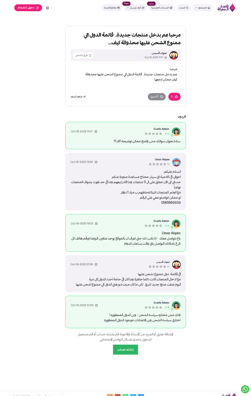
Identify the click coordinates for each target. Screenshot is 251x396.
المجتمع (202, 7)
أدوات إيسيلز (135, 7)
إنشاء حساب (125, 349)
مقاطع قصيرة (110, 7)
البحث (182, 7)
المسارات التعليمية (160, 7)
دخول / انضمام (26, 7)
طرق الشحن (81, 55)
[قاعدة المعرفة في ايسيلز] (226, 7)
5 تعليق (154, 96)
